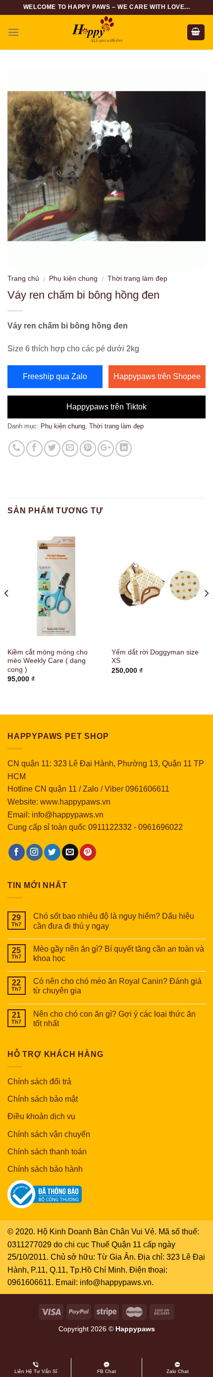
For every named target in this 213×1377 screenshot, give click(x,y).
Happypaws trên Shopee (157, 376)
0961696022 (160, 827)
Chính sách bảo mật (42, 1099)
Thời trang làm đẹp (137, 278)
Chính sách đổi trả (39, 1081)
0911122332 (110, 827)
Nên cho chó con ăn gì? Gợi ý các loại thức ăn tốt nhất (114, 1019)
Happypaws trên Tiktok (106, 407)
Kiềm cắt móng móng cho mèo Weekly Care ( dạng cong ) (47, 660)
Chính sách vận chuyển (48, 1134)
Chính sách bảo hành (45, 1169)
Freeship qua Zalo (55, 376)
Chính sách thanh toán (47, 1151)
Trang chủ (23, 278)
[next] (206, 613)
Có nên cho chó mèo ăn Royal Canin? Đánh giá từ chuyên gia (117, 986)
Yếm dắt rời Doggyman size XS (155, 656)
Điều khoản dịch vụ (41, 1116)
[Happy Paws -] (106, 32)
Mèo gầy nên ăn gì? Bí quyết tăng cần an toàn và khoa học (118, 954)
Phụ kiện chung (73, 278)
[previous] (7, 613)
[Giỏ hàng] (196, 32)
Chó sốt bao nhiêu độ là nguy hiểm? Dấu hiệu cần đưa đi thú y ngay (113, 921)
